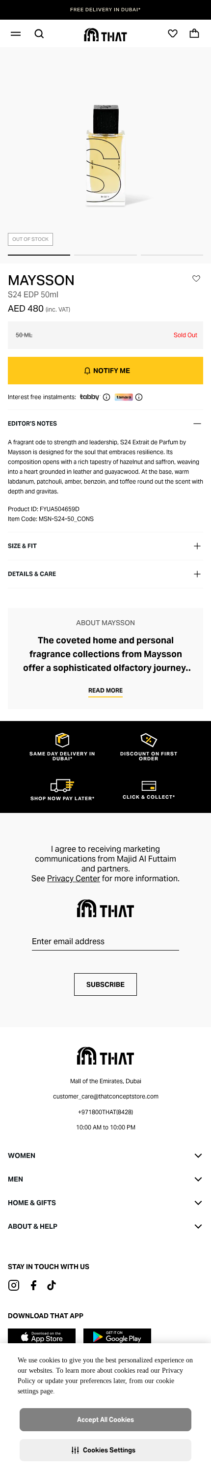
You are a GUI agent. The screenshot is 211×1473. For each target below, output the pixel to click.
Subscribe (105, 984)
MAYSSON (41, 280)
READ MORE (105, 690)
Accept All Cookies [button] (105, 1419)
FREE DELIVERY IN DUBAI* (105, 9)
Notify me (111, 370)
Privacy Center (73, 878)
